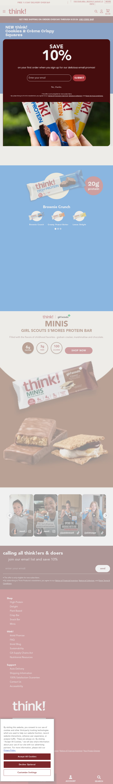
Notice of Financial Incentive (58, 96)
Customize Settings (27, 772)
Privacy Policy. (10, 750)
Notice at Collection (75, 96)
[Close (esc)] (107, 42)
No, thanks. (56, 87)
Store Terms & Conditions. (94, 96)
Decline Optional (27, 764)
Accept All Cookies (27, 756)
